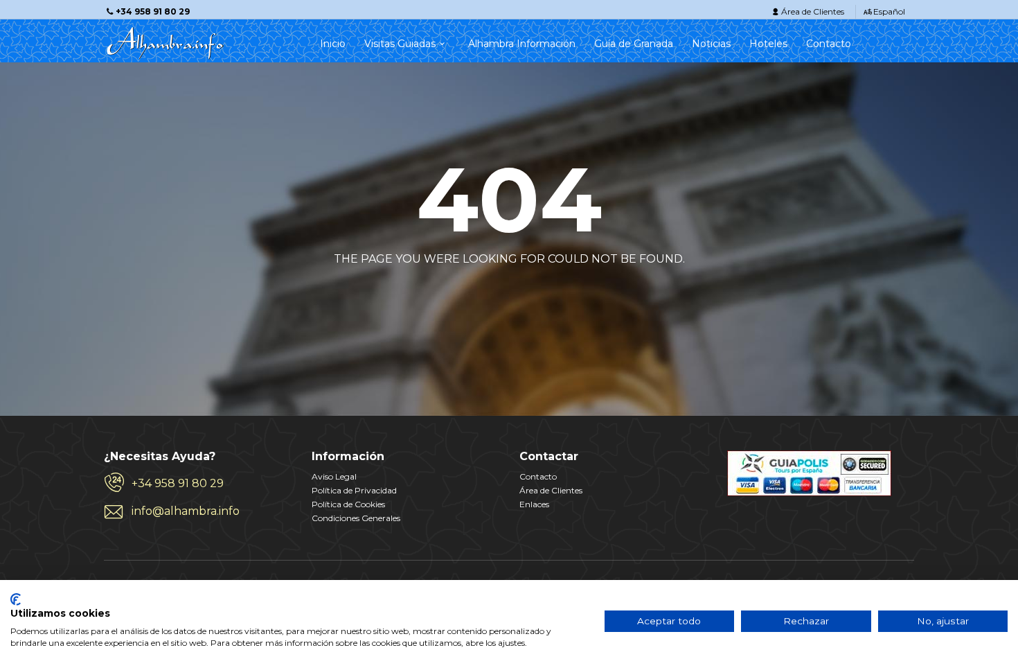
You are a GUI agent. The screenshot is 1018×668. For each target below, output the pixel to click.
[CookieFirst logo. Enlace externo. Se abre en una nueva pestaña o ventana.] (15, 599)
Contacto (828, 43)
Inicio (333, 43)
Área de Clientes (812, 11)
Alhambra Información (521, 43)
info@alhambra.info (186, 511)
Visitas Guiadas (400, 43)
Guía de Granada (633, 43)
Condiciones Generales (356, 518)
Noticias (711, 43)
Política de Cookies (348, 504)
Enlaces (534, 504)
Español (889, 11)
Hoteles (768, 43)
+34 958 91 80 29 (178, 483)
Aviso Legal (334, 476)
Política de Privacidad (354, 490)
